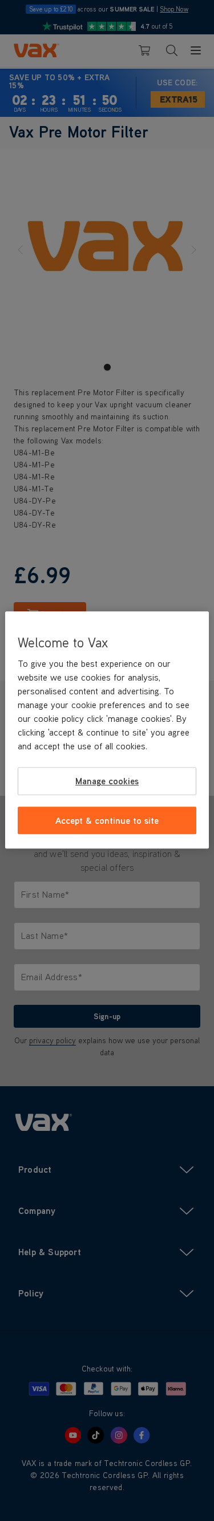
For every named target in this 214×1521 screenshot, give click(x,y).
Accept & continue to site (107, 820)
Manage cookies (107, 781)
